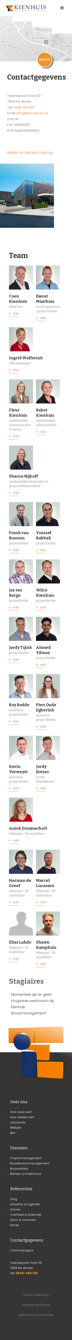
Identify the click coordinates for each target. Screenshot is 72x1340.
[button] (62, 8)
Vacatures (18, 1122)
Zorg (13, 1199)
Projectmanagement (26, 1158)
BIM (12, 1133)
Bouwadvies (19, 1168)
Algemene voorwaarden (36, 1315)
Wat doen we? (21, 1112)
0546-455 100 (23, 107)
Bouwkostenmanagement (29, 1163)
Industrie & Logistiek (25, 1204)
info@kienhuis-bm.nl (32, 113)
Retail (14, 1225)
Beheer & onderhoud (25, 1174)
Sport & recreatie (23, 1220)
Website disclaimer (36, 1305)
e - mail (14, 313)
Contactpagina (21, 1250)
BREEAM (15, 1127)
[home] (25, 8)
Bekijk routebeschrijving (30, 152)
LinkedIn (13, 119)
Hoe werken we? (22, 1117)
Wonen (15, 1209)
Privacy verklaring (36, 1295)
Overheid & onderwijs (25, 1214)
